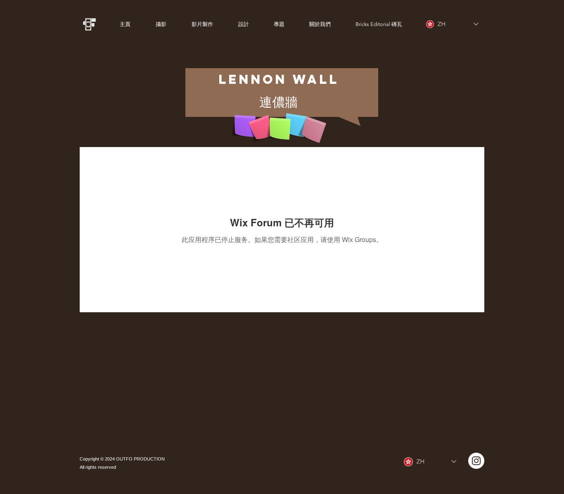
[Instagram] (476, 461)
